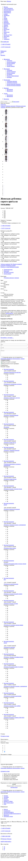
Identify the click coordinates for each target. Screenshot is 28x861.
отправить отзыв (5, 771)
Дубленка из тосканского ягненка (13, 384)
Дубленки (9, 60)
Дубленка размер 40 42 (10, 442)
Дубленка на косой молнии (11, 584)
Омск (5, 33)
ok (4, 848)
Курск (5, 37)
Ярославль (6, 36)
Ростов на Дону (8, 35)
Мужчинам (7, 68)
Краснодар (6, 32)
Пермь (5, 18)
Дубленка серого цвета (10, 548)
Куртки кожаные (11, 62)
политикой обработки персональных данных (12, 358)
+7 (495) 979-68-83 (5, 44)
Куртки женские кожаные (14, 84)
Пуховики (9, 64)
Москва (6, 7)
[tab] (8, 269)
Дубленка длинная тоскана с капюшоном (15, 524)
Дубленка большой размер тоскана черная (15, 563)
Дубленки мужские (12, 82)
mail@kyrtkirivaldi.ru (6, 841)
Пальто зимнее (11, 66)
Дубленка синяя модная (10, 479)
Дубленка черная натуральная (12, 509)
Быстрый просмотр (9, 369)
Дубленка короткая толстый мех (12, 372)
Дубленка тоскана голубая (11, 603)
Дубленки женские (12, 81)
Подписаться (14, 787)
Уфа (5, 16)
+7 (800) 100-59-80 (5, 836)
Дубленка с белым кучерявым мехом (13, 657)
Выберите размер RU (6, 231)
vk (4, 846)
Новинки (6, 88)
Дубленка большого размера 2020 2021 (14, 717)
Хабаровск (6, 39)
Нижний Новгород (9, 9)
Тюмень (6, 25)
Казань (5, 19)
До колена (6, 427)
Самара (6, 14)
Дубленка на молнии (9, 647)
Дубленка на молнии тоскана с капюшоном (15, 686)
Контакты (6, 99)
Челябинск (6, 15)
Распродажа (7, 80)
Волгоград (6, 29)
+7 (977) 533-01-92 (5, 47)
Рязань (5, 28)
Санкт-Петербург (8, 8)
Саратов (6, 21)
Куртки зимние (11, 63)
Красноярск (7, 23)
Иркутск (6, 26)
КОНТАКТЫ (9, 313)
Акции (5, 93)
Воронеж (6, 22)
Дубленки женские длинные (11, 277)
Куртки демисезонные (13, 75)
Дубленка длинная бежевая (11, 415)
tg (4, 849)
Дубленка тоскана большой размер (13, 594)
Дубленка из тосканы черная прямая (13, 625)
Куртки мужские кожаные (14, 85)
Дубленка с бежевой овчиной (11, 450)
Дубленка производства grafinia (12, 705)
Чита (5, 30)
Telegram (8, 839)
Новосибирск (7, 12)
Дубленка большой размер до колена (13, 666)
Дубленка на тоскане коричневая (12, 696)
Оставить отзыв (5, 736)
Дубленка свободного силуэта (12, 397)
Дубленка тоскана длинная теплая (13, 489)
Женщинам (7, 59)
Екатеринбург (7, 11)
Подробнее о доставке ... (7, 337)
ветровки (9, 77)
